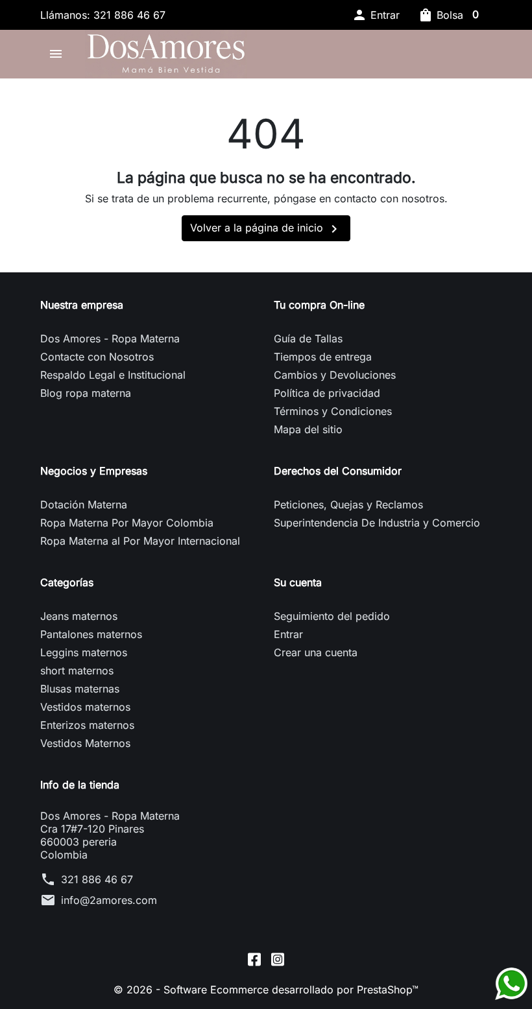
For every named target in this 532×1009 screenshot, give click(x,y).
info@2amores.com (109, 900)
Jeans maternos (78, 616)
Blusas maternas (79, 688)
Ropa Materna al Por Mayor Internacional (140, 540)
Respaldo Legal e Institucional (113, 374)
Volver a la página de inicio (266, 229)
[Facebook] (254, 958)
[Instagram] (277, 958)
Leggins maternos (83, 652)
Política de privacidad (327, 392)
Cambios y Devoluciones (335, 374)
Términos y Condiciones (333, 411)
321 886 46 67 (97, 879)
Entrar (288, 634)
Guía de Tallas (308, 338)
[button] (375, 15)
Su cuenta (298, 582)
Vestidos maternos (85, 706)
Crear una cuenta (315, 652)
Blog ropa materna (85, 392)
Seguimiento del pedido (332, 616)
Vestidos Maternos (85, 743)
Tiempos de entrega (323, 356)
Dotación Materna (83, 504)
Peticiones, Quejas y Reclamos (348, 504)
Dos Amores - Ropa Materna (110, 338)
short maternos (77, 670)
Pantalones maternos (91, 634)
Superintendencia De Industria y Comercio (377, 522)
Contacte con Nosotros (97, 356)
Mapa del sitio (308, 429)
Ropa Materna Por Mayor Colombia (126, 522)
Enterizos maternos (87, 724)
